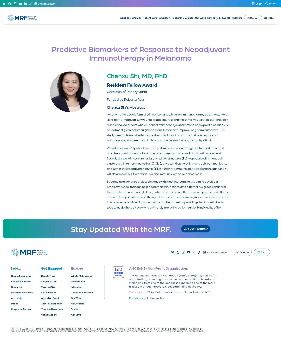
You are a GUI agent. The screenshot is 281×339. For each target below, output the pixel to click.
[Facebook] (9, 3)
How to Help (214, 17)
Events (226, 17)
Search (273, 3)
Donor (14, 303)
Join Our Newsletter (196, 228)
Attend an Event (50, 298)
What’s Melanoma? (130, 17)
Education (164, 17)
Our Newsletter (49, 292)
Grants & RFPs (49, 314)
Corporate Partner (21, 309)
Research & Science (183, 17)
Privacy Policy (137, 298)
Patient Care (150, 17)
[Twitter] (4, 3)
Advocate (16, 298)
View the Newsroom (52, 309)
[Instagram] (15, 3)
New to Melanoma (21, 275)
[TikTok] (30, 3)
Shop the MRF (48, 281)
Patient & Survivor (21, 281)
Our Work (200, 17)
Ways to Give (48, 287)
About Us (237, 17)
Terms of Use (157, 298)
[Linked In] (25, 3)
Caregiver (16, 287)
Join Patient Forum (51, 303)
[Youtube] (20, 3)
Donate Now (48, 275)
